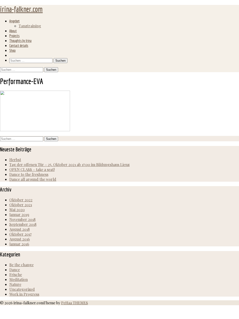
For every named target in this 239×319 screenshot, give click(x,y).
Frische (15, 274)
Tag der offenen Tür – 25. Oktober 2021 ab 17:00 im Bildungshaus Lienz (69, 164)
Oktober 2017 (20, 234)
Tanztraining (30, 25)
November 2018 (22, 219)
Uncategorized (22, 289)
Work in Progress (24, 294)
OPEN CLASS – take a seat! (32, 169)
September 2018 (22, 224)
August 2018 (19, 229)
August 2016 (19, 239)
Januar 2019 (19, 214)
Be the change (21, 264)
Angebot (14, 21)
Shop (12, 50)
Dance (14, 269)
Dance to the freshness (28, 174)
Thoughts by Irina (20, 41)
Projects (14, 36)
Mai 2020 (17, 209)
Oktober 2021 (20, 204)
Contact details (18, 45)
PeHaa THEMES (74, 302)
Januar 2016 (19, 243)
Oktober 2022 (20, 199)
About (13, 31)
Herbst (15, 159)
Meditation (18, 279)
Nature (15, 284)
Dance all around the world (32, 179)
